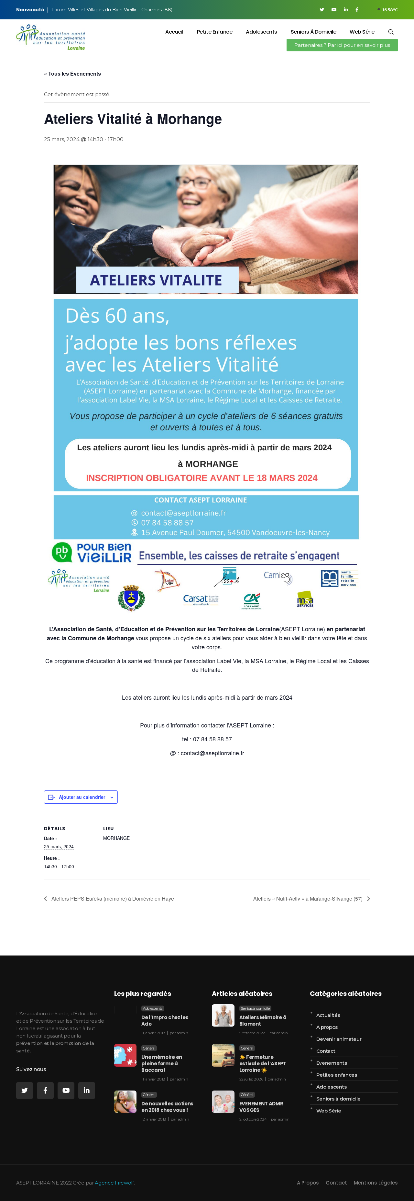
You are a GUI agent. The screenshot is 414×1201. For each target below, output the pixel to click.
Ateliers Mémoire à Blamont (263, 1020)
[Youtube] (66, 1090)
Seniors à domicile (255, 1008)
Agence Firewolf (114, 1183)
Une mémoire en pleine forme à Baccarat (161, 1063)
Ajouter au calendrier (82, 797)
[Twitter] (24, 1090)
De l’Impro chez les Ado (164, 1020)
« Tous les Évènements (72, 73)
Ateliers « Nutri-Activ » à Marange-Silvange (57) (308, 898)
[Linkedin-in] (86, 1090)
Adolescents (152, 1008)
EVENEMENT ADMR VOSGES (261, 1106)
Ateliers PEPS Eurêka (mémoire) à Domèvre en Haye (112, 898)
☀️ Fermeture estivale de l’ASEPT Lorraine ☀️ (262, 1063)
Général (149, 1048)
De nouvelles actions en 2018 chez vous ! (167, 1106)
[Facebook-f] (45, 1090)
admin (182, 1032)
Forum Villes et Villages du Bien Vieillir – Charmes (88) (111, 10)
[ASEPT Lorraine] (50, 37)
